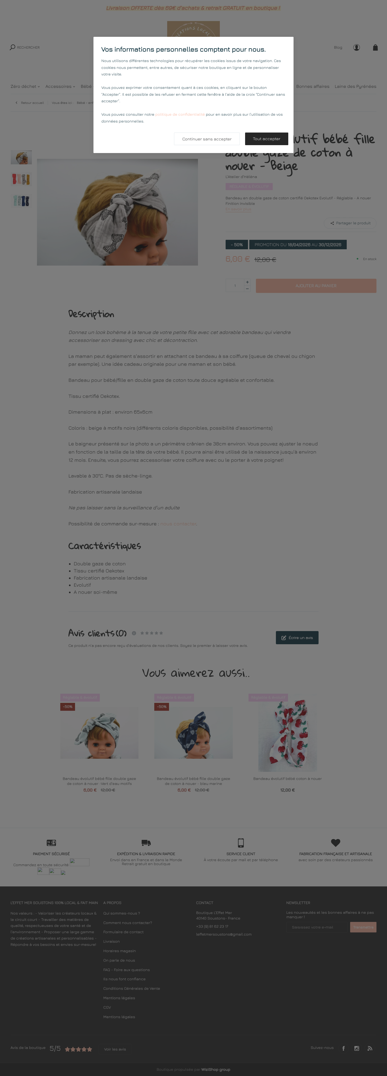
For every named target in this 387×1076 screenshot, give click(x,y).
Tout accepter (266, 138)
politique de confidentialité (180, 114)
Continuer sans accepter (206, 139)
